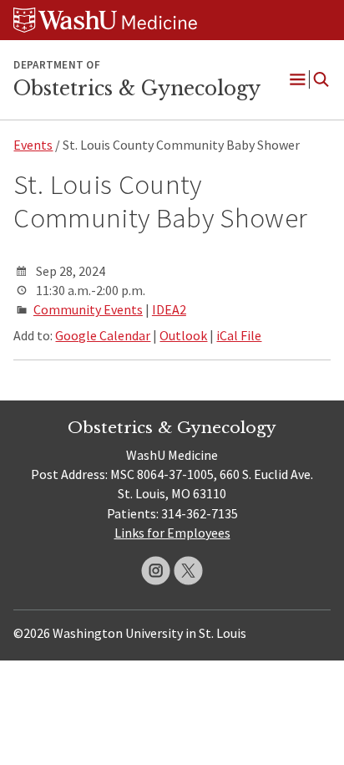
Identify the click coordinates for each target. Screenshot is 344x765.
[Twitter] (188, 570)
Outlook (183, 335)
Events (33, 144)
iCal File (238, 335)
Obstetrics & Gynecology (137, 88)
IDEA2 (169, 309)
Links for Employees (172, 532)
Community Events (88, 309)
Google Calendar (102, 335)
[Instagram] (155, 570)
